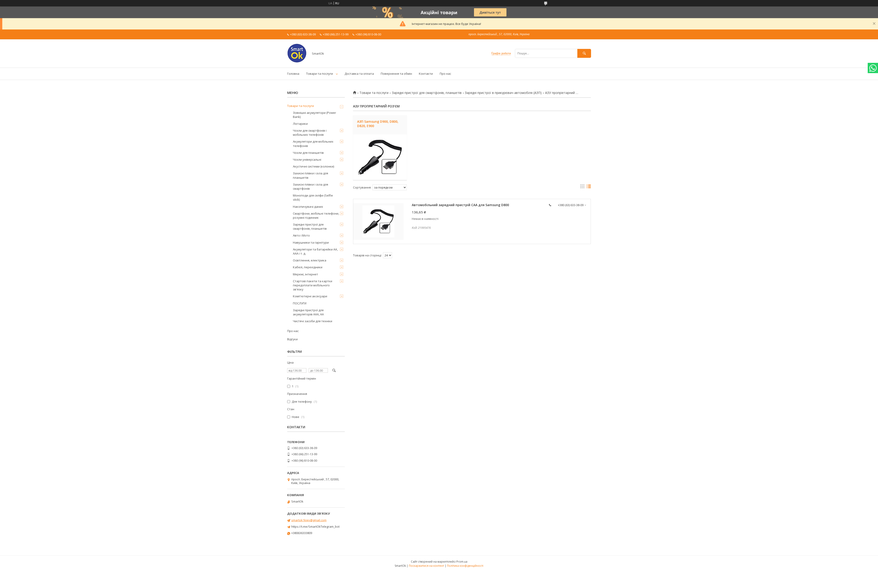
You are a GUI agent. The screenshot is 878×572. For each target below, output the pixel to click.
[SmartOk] (297, 62)
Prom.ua (461, 562)
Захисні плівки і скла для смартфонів (310, 186)
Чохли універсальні (307, 159)
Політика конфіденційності (465, 566)
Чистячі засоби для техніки (312, 321)
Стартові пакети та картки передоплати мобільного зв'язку (312, 285)
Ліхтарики (300, 124)
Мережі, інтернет (305, 274)
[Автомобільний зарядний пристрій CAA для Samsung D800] (378, 221)
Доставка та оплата (359, 74)
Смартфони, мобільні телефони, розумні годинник (316, 215)
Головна (293, 74)
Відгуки (292, 339)
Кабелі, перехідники (307, 267)
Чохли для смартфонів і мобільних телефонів (310, 132)
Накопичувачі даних (308, 207)
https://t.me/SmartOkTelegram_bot (315, 526)
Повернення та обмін (396, 74)
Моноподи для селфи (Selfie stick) (313, 197)
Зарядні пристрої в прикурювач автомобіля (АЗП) (503, 93)
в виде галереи (582, 187)
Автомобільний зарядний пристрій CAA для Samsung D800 (460, 205)
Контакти (426, 74)
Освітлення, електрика (309, 260)
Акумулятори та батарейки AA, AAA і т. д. (315, 251)
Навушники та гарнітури (311, 242)
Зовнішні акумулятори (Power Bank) (314, 115)
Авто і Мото (301, 235)
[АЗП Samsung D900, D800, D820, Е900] (380, 157)
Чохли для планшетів (308, 153)
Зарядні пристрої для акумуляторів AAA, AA (308, 312)
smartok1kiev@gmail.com (309, 520)
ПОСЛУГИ (299, 303)
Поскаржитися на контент (426, 566)
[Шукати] (584, 53)
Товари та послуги (319, 74)
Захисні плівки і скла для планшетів (310, 175)
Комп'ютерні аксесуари (310, 296)
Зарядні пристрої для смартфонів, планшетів (427, 93)
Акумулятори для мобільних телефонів (313, 143)
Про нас (445, 74)
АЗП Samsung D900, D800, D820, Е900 (377, 123)
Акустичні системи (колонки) (313, 166)
